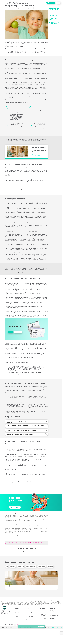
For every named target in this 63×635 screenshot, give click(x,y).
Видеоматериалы (43, 610)
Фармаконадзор (43, 618)
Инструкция (17, 613)
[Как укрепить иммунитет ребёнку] (31, 578)
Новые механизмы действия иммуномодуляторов (54, 19)
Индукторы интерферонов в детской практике (54, 12)
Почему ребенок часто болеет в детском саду (39, 151)
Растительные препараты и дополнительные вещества (55, 23)
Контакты (16, 616)
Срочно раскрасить (15, 507)
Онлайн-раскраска (54, 615)
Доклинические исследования (43, 615)
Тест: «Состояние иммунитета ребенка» (56, 613)
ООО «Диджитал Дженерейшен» (56, 627)
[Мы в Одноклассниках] (18, 624)
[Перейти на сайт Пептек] (3, 608)
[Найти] (58, 3)
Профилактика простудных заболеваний (31, 621)
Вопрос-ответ (17, 615)
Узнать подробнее (18, 332)
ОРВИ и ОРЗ (50, 566)
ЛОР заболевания (41, 566)
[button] (5, 2)
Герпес (27, 619)
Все (7, 566)
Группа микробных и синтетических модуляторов (54, 16)
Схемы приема (17, 612)
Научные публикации (44, 616)
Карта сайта (52, 618)
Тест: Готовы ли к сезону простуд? (55, 611)
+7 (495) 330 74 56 (4, 616)
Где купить (50, 2)
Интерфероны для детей (54, 13)
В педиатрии (12, 566)
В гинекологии (21, 566)
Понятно (41, 626)
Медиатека (52, 616)
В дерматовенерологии (30, 566)
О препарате (17, 610)
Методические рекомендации (42, 613)
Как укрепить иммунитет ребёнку (14, 587)
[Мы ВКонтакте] (15, 624)
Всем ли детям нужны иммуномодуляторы (54, 9)
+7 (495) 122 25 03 (4, 615)
